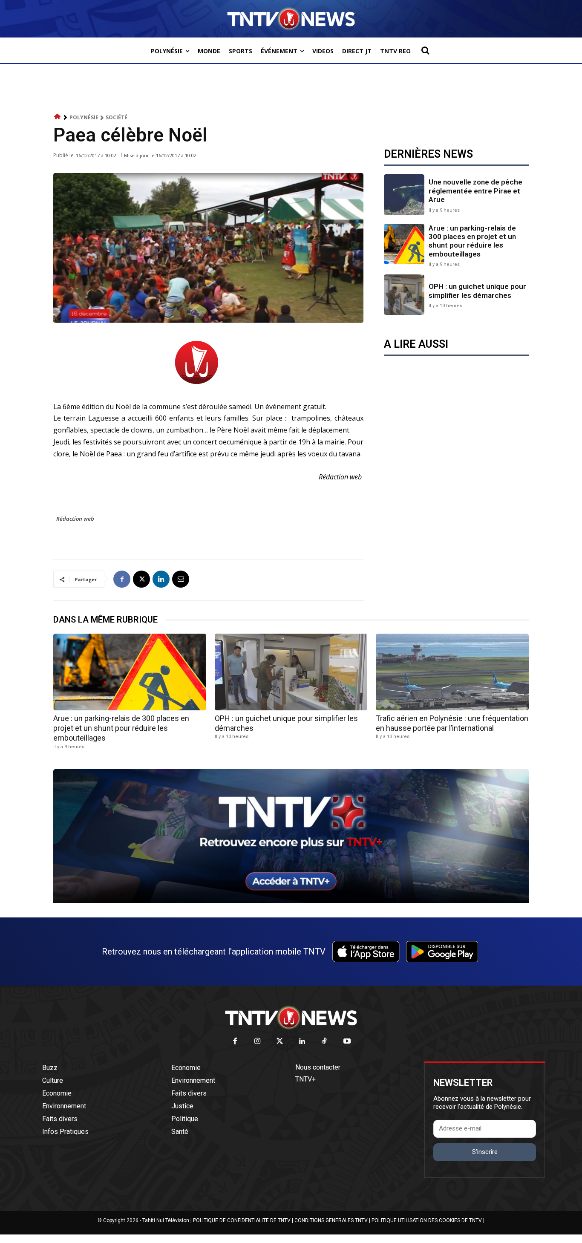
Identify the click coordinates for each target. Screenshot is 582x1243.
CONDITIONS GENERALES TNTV (331, 1220)
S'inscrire (485, 1152)
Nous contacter (317, 1067)
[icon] (57, 117)
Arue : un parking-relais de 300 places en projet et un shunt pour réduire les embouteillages (472, 241)
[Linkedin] (161, 579)
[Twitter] (280, 1041)
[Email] (180, 579)
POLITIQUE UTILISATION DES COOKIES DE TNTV (427, 1220)
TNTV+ (305, 1079)
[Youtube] (347, 1041)
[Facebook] (121, 579)
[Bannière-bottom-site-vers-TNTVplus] (291, 901)
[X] (141, 579)
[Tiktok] (325, 1041)
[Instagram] (257, 1041)
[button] (425, 50)
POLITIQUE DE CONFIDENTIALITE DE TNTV (242, 1220)
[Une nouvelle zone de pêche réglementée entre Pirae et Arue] (404, 194)
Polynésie (83, 117)
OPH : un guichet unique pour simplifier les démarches (477, 290)
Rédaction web (75, 518)
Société (116, 117)
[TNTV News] (291, 1017)
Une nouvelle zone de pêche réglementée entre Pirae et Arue (475, 191)
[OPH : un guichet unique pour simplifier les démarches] (404, 294)
